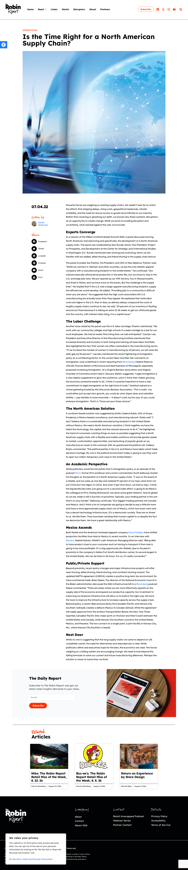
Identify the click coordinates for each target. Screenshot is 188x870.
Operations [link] (30, 30)
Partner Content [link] (122, 824)
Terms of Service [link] (160, 824)
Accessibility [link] (158, 820)
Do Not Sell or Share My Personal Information (31, 859)
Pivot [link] (78, 473)
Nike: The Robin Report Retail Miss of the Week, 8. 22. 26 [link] (48, 776)
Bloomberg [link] (128, 361)
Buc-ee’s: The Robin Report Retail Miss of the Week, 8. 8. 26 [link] (91, 776)
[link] (3, 44)
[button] (45, 9)
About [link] (78, 816)
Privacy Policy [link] (159, 816)
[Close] (64, 834)
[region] (36, 849)
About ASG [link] (81, 825)
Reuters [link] (70, 540)
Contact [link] (79, 820)
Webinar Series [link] (122, 820)
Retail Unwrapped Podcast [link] (128, 816)
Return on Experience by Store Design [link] (137, 775)
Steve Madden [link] (135, 532)
